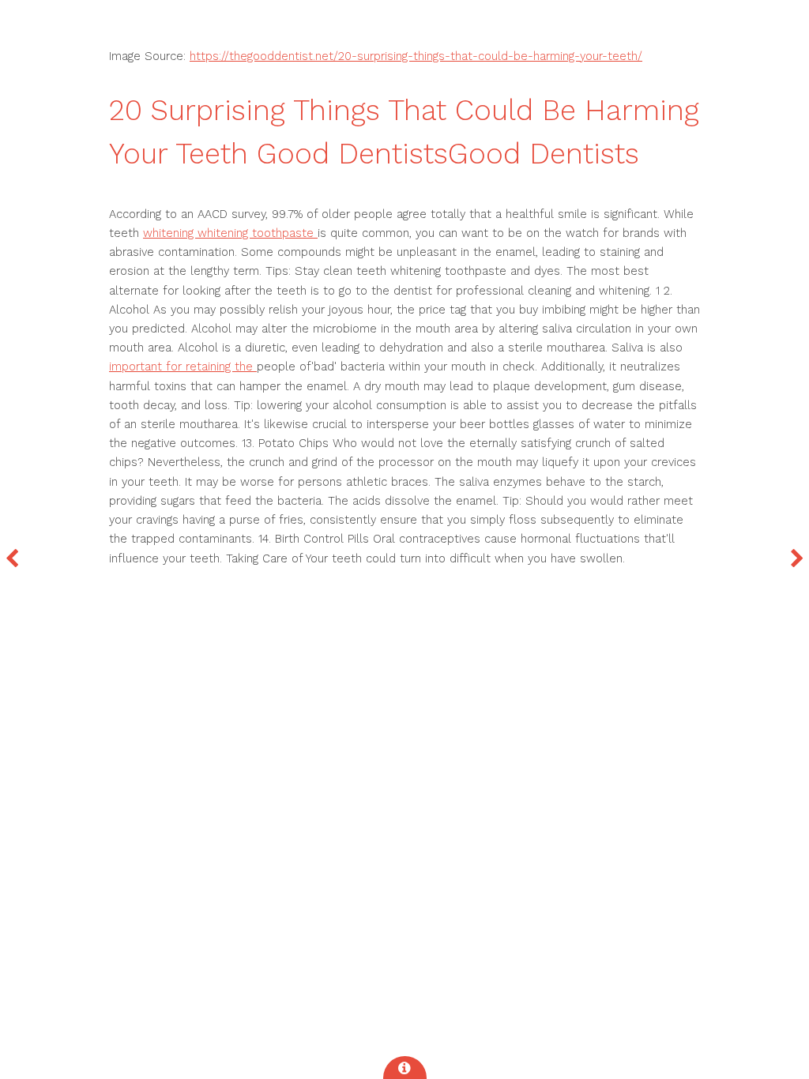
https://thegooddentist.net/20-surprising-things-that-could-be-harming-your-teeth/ (416, 56)
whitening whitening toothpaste (230, 233)
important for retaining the (183, 366)
